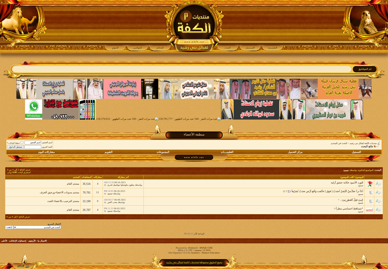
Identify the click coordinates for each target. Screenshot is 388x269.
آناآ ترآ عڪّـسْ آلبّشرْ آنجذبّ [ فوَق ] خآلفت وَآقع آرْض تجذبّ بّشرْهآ (327, 191)
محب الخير (112, 202)
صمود (360, 185)
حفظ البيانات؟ (13, 143)
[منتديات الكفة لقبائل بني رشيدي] (194, 26)
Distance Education (211, 252)
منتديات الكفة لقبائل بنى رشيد (363, 143)
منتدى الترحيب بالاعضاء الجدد (63, 201)
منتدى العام (73, 183)
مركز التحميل (295, 151)
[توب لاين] (23, 266)
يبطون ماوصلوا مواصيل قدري (120, 185)
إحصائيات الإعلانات (17, 241)
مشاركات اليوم (46, 151)
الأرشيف (32, 241)
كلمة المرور (47, 147)
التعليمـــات (227, 151)
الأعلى (4, 241)
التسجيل (356, 151)
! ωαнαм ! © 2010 (201, 250)
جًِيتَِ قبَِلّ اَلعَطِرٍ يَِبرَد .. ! (350, 199)
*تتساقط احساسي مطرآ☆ (348, 208)
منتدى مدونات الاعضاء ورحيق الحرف (59, 192)
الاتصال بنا (42, 241)
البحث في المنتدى (339, 143)
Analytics (195, 252)
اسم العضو (47, 142)
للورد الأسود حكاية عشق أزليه (347, 182)
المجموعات (163, 151)
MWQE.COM (206, 248)
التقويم (109, 151)
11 (97, 192)
